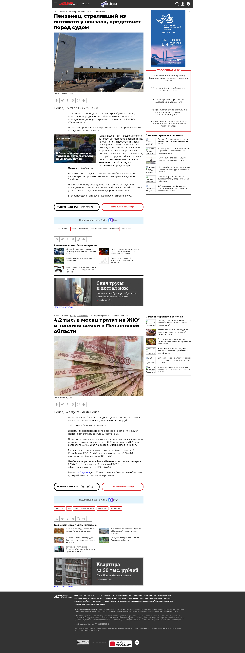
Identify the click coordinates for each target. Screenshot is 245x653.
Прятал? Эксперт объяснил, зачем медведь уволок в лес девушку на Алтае (173, 141)
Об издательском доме (85, 595)
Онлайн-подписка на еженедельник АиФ (152, 595)
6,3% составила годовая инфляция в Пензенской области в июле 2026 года (126, 531)
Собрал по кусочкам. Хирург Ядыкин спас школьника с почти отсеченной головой (174, 360)
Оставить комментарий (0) (122, 207)
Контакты (97, 601)
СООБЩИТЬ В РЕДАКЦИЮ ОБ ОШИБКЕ (89, 604)
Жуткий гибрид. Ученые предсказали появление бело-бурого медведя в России (174, 169)
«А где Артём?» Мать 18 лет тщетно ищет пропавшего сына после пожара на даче (173, 150)
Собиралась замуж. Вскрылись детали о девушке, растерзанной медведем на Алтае (172, 188)
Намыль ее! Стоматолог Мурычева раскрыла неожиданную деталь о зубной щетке (173, 350)
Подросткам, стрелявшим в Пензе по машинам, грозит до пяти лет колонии (81, 269)
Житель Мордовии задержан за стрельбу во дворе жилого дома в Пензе (81, 251)
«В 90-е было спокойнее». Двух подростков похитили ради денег (173, 159)
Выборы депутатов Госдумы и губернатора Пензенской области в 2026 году (139, 601)
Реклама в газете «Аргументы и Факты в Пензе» (150, 598)
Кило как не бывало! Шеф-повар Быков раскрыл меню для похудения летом (168, 78)
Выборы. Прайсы (81, 601)
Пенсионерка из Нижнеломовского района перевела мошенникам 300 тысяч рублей (168, 123)
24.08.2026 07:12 (61, 316)
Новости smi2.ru (63, 307)
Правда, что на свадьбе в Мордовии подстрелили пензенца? (122, 260)
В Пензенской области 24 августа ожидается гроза (168, 89)
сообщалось (83, 472)
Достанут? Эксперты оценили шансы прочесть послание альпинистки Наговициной (174, 322)
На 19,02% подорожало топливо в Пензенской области (126, 539)
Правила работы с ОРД (115, 598)
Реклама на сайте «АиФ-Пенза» (88, 598)
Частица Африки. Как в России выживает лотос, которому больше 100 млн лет (173, 178)
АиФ (72, 94)
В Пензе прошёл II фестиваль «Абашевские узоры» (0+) (168, 100)
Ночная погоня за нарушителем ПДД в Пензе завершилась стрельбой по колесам (125, 251)
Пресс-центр (104, 595)
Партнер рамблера (99, 642)
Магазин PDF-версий (122, 595)
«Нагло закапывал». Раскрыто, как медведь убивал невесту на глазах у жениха (174, 369)
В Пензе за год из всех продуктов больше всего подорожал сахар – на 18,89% (81, 540)
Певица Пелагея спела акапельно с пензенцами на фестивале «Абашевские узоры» (168, 112)
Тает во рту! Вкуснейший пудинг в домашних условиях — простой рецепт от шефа (173, 332)
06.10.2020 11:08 (60, 12)
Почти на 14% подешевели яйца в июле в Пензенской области (80, 530)
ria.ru (110, 425)
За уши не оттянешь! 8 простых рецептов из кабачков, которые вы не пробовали (174, 341)
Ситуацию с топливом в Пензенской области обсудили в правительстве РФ (80, 549)
